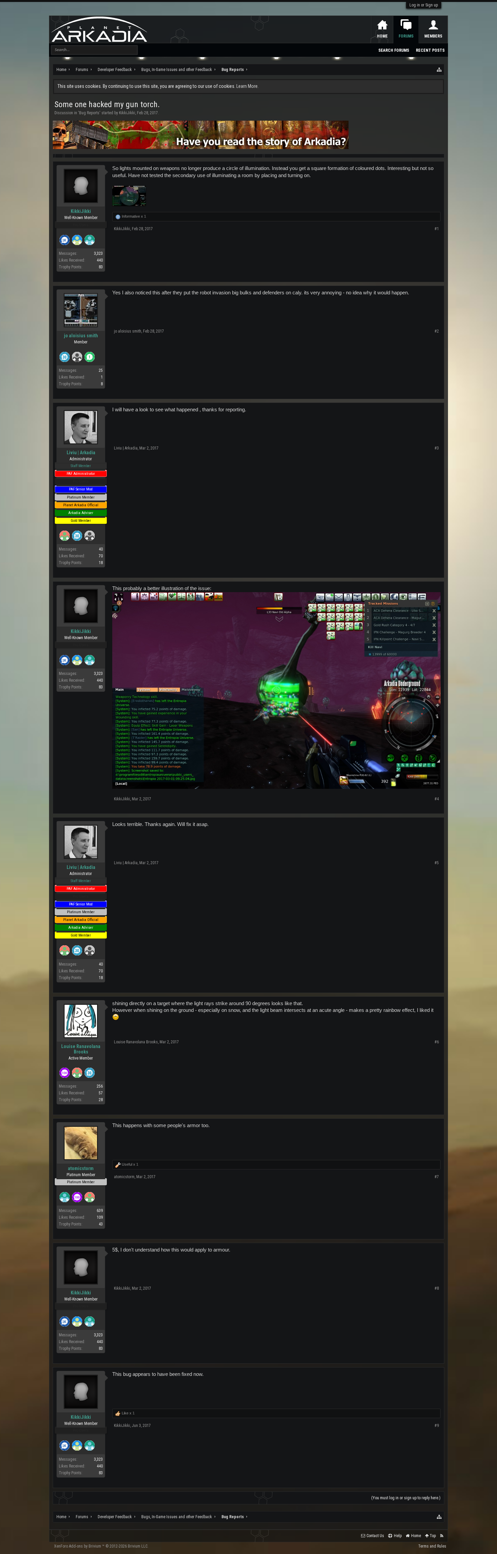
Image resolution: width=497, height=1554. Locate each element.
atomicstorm (81, 1168)
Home (382, 36)
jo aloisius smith (81, 335)
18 (101, 562)
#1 (436, 228)
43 (101, 1224)
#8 (436, 1288)
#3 (436, 448)
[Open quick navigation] (439, 69)
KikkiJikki (127, 113)
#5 (436, 862)
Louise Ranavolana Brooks (80, 1049)
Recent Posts (430, 50)
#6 (436, 1042)
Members (433, 36)
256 (100, 1086)
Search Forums (393, 50)
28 (101, 1099)
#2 (436, 331)
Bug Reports (89, 113)
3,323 (98, 253)
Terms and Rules (432, 1546)
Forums (406, 36)
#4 (436, 799)
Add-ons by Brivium (101, 1546)
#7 (436, 1176)
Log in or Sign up (423, 5)
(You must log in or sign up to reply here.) (406, 1498)
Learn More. (247, 86)
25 (101, 370)
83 (101, 267)
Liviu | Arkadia (81, 452)
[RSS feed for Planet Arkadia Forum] (441, 1536)
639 (100, 1210)
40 (101, 549)
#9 (436, 1425)
